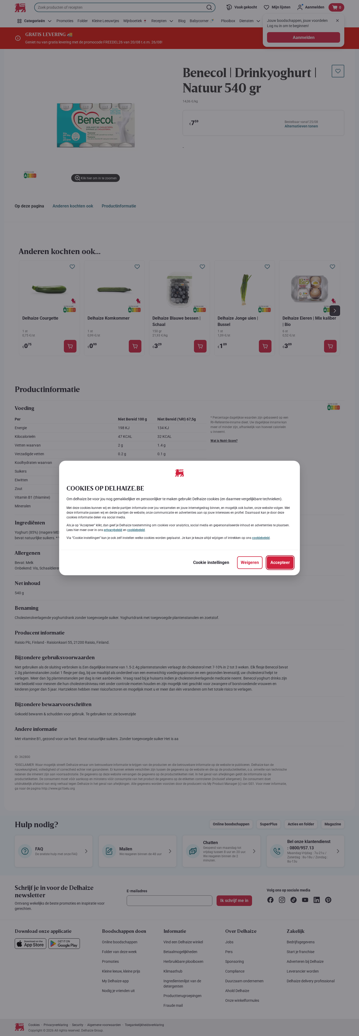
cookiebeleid (136, 530)
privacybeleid (113, 530)
